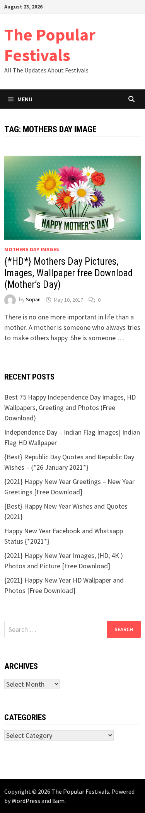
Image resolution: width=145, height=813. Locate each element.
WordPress (26, 801)
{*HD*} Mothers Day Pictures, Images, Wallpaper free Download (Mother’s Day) (68, 273)
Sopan (33, 299)
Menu (24, 99)
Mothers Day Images (31, 249)
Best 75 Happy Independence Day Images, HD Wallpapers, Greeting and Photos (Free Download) (70, 407)
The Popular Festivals (50, 45)
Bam (58, 801)
